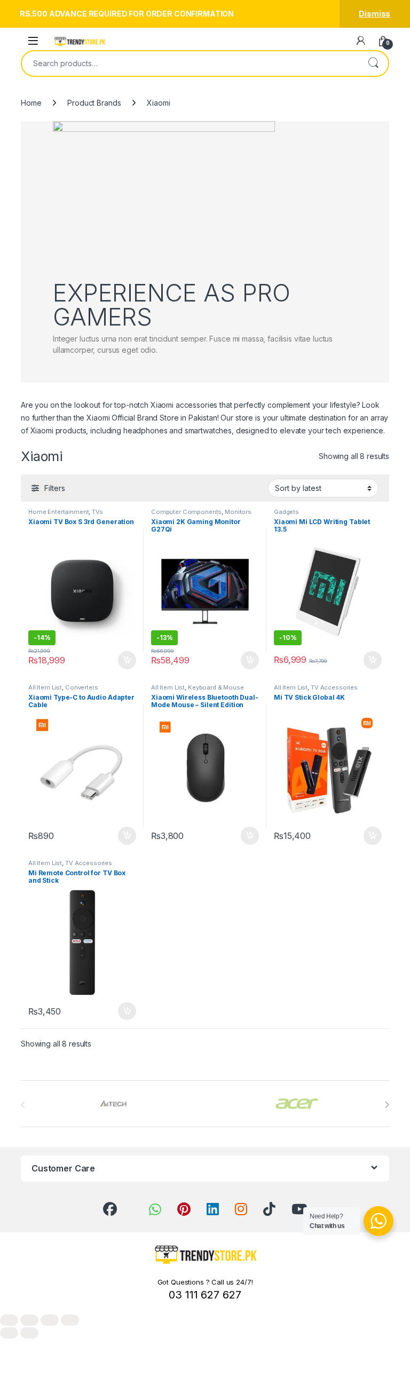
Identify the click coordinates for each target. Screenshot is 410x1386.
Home (31, 102)
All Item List (45, 687)
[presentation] (386, 1104)
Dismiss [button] (374, 13)
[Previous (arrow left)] (9, 1333)
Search (373, 63)
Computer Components (186, 512)
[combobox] (190, 63)
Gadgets (286, 512)
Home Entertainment (58, 512)
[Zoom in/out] (9, 1320)
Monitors (238, 512)
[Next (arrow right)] (29, 1333)
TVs (97, 512)
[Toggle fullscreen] (29, 1320)
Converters (81, 687)
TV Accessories (334, 687)
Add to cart (127, 660)
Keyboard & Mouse (216, 687)
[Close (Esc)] (70, 1320)
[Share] (50, 1320)
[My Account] (361, 40)
